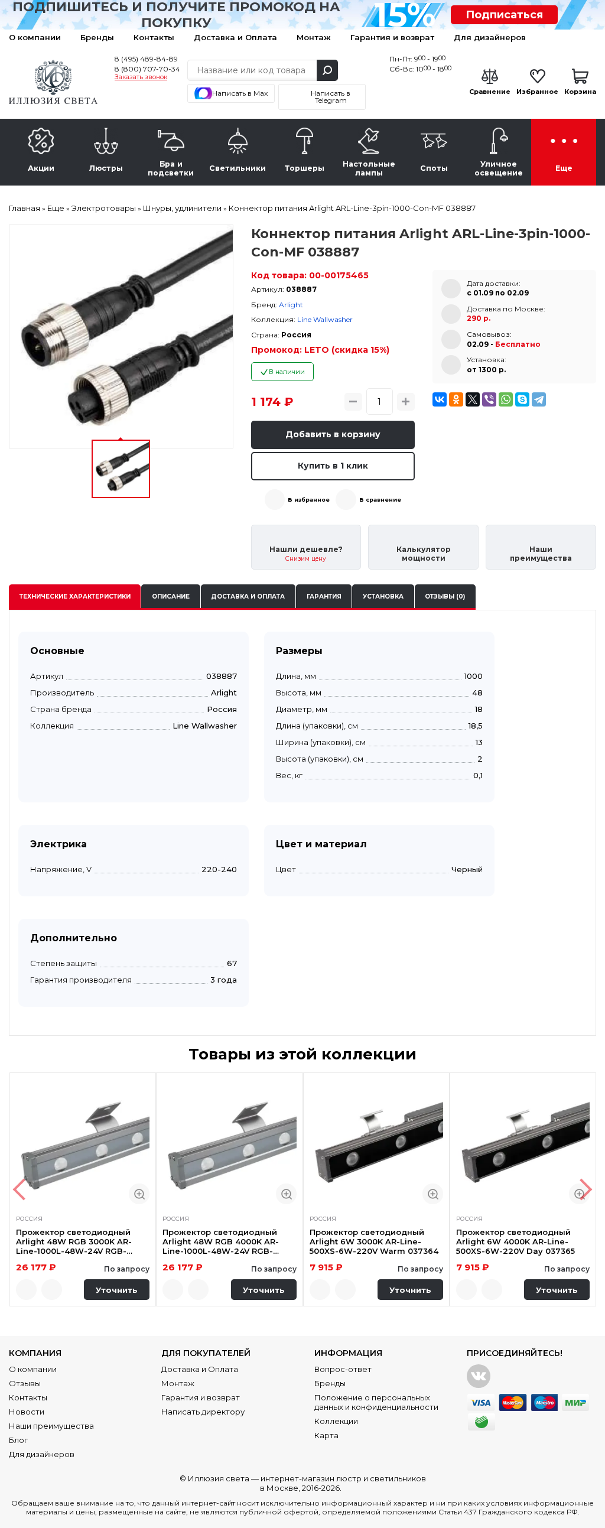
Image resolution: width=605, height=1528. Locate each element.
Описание (171, 596)
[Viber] (489, 399)
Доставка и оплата (248, 596)
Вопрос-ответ (343, 1369)
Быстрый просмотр (139, 1194)
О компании (35, 37)
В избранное (309, 499)
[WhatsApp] (506, 399)
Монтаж (314, 37)
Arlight (291, 304)
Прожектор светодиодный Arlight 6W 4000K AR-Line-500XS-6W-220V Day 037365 (515, 1241)
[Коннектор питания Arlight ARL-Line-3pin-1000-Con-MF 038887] (121, 336)
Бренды (97, 37)
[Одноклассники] (456, 399)
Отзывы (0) (445, 596)
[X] (473, 399)
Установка (383, 596)
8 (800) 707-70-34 (147, 68)
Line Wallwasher (325, 319)
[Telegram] (539, 399)
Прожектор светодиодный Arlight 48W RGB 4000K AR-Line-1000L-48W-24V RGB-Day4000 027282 (220, 1241)
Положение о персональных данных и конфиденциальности (376, 1402)
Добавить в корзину (332, 434)
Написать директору (203, 1411)
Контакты (154, 37)
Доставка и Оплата (235, 37)
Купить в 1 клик (333, 465)
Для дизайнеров (490, 37)
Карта (326, 1435)
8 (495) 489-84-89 (146, 58)
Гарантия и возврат (392, 37)
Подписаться (504, 14)
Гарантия (324, 596)
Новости (26, 1411)
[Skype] (522, 399)
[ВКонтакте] (439, 399)
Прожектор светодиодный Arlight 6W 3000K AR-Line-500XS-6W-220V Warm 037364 (374, 1241)
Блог (18, 1440)
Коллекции (336, 1421)
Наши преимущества (51, 1426)
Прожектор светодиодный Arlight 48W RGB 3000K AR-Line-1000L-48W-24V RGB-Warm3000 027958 (74, 1241)
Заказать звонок (141, 77)
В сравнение (380, 499)
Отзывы (25, 1383)
